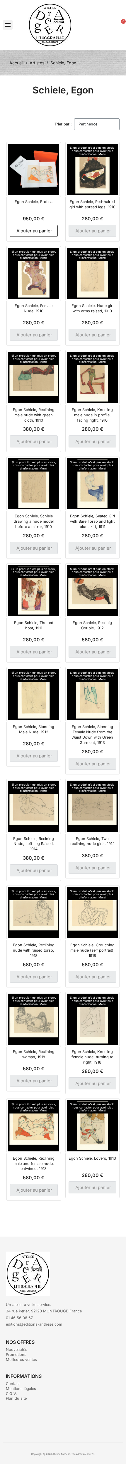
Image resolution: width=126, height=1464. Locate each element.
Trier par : (63, 124)
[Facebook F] (55, 1420)
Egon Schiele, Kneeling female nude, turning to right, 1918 (92, 1056)
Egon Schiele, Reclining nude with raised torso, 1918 (34, 950)
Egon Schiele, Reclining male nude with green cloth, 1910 (34, 414)
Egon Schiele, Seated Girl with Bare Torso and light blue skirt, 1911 (92, 521)
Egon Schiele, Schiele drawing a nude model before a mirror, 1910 (34, 521)
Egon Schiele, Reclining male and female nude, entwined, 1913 (34, 1163)
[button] (8, 25)
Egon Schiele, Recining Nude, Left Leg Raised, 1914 (33, 843)
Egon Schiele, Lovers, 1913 (92, 1158)
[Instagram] (71, 1420)
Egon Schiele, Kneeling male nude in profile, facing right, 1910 (92, 414)
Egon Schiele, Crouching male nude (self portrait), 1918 (92, 950)
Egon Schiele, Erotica (33, 201)
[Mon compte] (110, 25)
